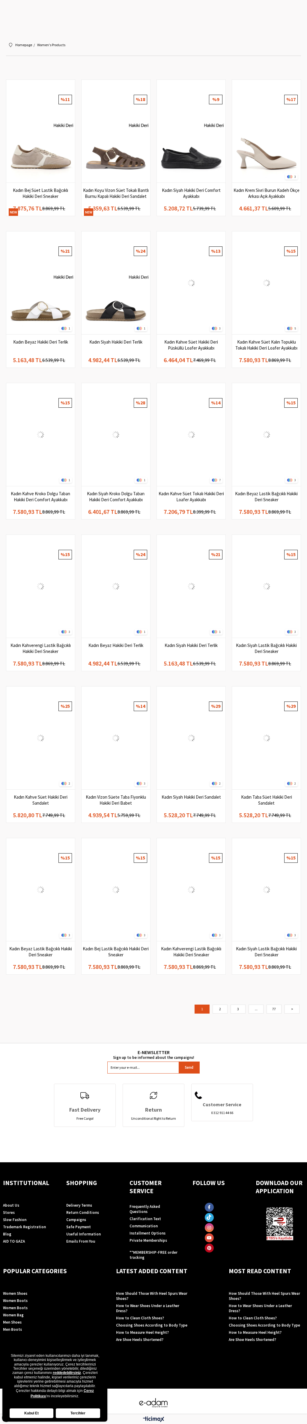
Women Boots (15, 1300)
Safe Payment (78, 1226)
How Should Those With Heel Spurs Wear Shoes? (151, 1296)
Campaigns (76, 1219)
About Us (11, 1205)
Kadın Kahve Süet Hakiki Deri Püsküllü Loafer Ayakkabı (191, 345)
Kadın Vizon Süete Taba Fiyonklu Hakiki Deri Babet (116, 800)
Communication (144, 1226)
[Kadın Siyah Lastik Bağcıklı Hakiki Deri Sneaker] (266, 586)
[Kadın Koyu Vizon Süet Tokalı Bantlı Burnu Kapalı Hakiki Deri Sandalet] (116, 131)
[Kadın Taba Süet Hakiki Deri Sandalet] (266, 738)
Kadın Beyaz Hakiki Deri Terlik (40, 342)
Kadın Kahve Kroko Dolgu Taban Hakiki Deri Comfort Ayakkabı (40, 496)
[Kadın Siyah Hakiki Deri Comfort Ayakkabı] (191, 131)
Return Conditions (82, 1212)
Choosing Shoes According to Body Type (151, 1325)
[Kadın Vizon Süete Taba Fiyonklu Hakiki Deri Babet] (116, 738)
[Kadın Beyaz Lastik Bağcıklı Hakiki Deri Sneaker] (266, 434)
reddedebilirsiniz (67, 1373)
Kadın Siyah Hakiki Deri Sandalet (191, 797)
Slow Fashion (14, 1219)
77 (274, 1009)
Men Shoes (12, 1322)
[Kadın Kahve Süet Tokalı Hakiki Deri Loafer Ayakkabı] (191, 434)
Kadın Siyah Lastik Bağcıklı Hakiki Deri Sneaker (266, 648)
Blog (7, 1234)
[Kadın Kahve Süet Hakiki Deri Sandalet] (40, 738)
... (256, 1009)
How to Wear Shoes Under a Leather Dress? (147, 1308)
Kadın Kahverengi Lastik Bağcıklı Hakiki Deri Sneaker (40, 648)
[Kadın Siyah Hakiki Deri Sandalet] (191, 738)
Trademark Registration (24, 1226)
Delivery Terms (79, 1205)
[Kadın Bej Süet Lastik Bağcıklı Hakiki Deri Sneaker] (40, 131)
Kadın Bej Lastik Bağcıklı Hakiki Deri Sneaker (116, 952)
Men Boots (12, 1329)
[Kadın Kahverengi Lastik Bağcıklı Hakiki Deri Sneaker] (40, 586)
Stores (9, 1212)
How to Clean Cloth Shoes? (140, 1318)
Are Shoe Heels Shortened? (139, 1339)
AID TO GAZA (14, 1241)
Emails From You (80, 1241)
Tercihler (77, 1413)
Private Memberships (148, 1240)
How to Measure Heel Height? (142, 1332)
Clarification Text (145, 1218)
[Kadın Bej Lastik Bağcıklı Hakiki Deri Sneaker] (116, 889)
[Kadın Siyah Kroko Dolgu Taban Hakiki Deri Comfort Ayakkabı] (116, 434)
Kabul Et (31, 1413)
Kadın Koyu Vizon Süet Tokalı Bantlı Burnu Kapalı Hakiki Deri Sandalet (116, 193)
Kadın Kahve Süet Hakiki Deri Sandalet (40, 800)
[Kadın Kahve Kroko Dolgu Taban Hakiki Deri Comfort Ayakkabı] (40, 434)
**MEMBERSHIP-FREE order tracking (153, 1255)
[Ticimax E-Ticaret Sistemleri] (153, 1420)
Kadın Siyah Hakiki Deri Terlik (115, 342)
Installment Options (147, 1233)
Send (189, 1067)
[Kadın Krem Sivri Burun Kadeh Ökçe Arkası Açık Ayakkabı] (266, 131)
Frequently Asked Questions (145, 1209)
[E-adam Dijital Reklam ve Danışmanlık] (153, 1403)
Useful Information (83, 1234)
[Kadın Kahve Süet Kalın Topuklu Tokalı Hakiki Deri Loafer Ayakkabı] (266, 282)
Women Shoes (15, 1293)
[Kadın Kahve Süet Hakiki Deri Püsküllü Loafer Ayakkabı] (191, 282)
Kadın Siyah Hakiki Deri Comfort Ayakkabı (191, 193)
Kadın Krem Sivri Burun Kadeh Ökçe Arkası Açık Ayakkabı (267, 193)
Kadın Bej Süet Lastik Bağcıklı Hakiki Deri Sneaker (40, 193)
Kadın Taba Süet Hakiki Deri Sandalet (266, 800)
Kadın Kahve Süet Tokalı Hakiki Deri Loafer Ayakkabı (191, 496)
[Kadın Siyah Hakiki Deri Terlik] (116, 282)
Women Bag (13, 1315)
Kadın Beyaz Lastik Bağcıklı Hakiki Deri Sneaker (266, 496)
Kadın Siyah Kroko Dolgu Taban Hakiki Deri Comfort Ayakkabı (116, 496)
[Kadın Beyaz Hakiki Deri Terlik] (40, 282)
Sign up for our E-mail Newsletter (153, 1055)
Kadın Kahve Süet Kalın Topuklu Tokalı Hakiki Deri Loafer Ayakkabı (266, 345)
